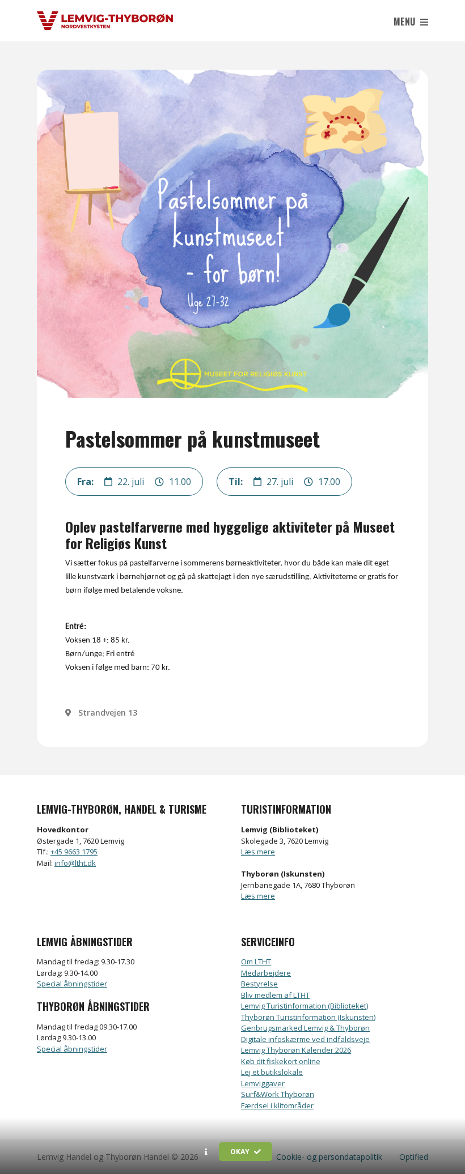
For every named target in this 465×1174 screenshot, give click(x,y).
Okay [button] (240, 1151)
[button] (206, 1152)
